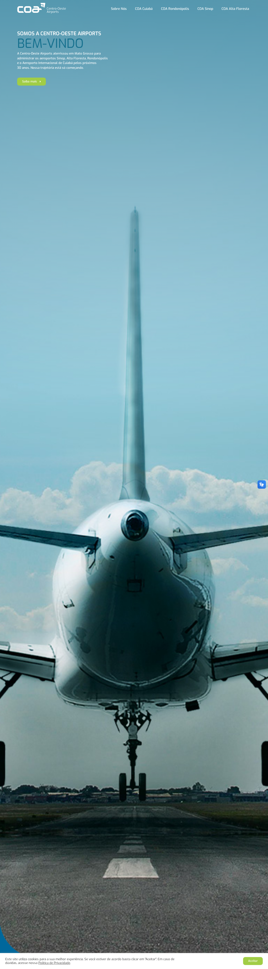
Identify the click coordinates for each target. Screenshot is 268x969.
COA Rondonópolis (175, 9)
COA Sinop (205, 9)
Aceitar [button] (253, 961)
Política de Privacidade (54, 963)
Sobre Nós (119, 9)
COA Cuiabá (144, 9)
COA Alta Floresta (235, 9)
